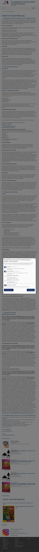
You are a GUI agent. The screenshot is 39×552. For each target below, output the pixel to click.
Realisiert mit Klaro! (32, 292)
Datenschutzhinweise (25, 264)
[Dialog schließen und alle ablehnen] (35, 259)
